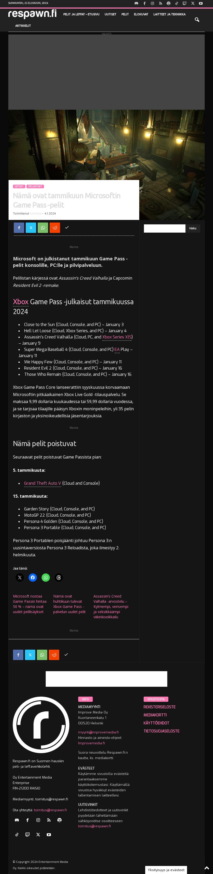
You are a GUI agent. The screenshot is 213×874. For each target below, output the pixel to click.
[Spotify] (168, 4)
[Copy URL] (67, 228)
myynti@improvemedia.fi (98, 732)
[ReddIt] (55, 228)
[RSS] (160, 4)
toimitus (35, 214)
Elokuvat (141, 14)
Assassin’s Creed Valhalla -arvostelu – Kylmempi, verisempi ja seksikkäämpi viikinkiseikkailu (111, 606)
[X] (193, 4)
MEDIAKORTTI (155, 715)
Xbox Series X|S (116, 337)
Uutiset (110, 14)
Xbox (21, 302)
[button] (197, 20)
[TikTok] (177, 4)
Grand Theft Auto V (42, 483)
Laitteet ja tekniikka (169, 14)
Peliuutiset (35, 186)
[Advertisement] (106, 70)
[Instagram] (152, 4)
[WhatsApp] (43, 228)
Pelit (125, 14)
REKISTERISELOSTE (160, 707)
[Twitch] (185, 4)
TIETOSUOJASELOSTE (161, 731)
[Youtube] (201, 4)
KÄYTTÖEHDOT (156, 723)
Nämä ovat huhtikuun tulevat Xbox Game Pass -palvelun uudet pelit (69, 604)
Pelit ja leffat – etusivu (81, 14)
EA (117, 349)
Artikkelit (23, 25)
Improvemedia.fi (91, 743)
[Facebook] (144, 4)
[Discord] (136, 4)
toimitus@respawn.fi (50, 810)
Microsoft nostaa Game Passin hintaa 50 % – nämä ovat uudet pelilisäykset (29, 604)
